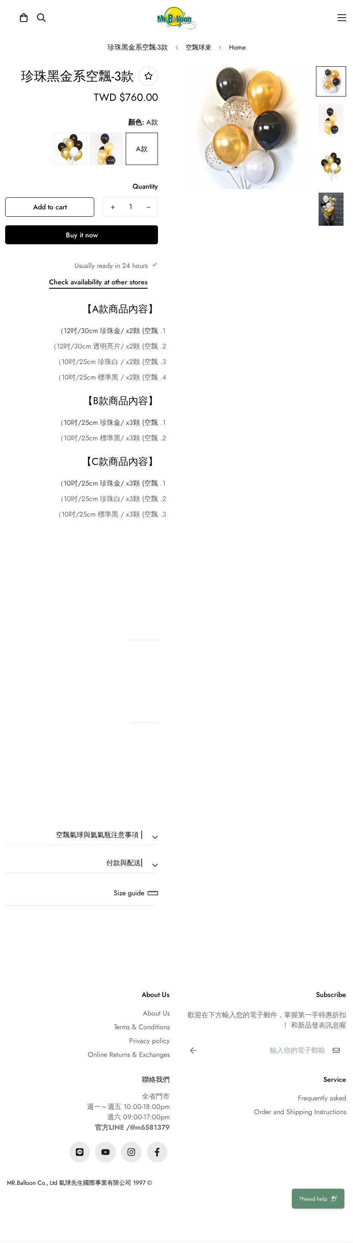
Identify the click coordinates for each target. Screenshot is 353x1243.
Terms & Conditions (142, 1027)
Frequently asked (322, 1098)
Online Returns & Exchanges (129, 1054)
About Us (156, 1013)
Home (237, 47)
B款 (106, 149)
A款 (142, 149)
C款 (70, 149)
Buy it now (82, 235)
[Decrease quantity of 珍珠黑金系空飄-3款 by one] (148, 207)
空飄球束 (198, 47)
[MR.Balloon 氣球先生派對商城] (176, 17)
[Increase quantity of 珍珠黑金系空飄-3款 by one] (112, 207)
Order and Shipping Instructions (300, 1112)
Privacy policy (149, 1041)
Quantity (145, 186)
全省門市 (156, 1096)
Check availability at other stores (98, 282)
